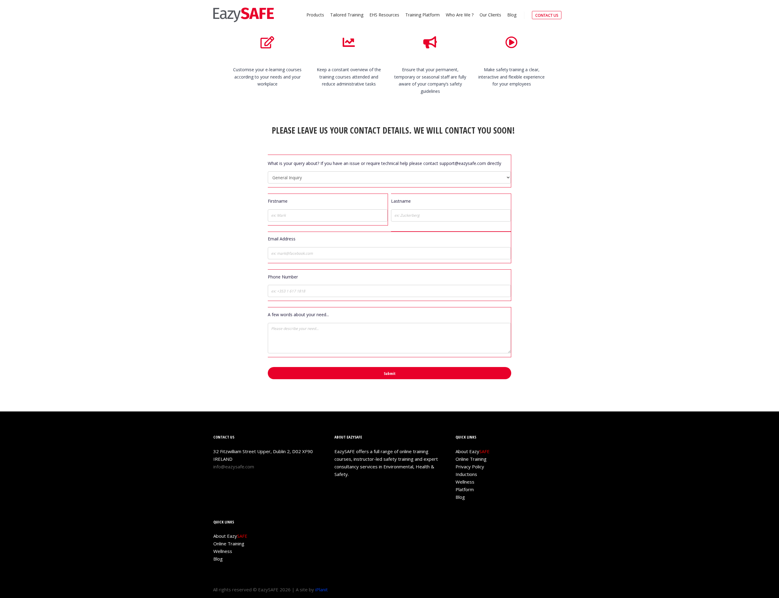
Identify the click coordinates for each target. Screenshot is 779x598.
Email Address (281, 239)
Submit (390, 373)
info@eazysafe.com (233, 466)
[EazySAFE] (243, 15)
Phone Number (283, 277)
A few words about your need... (298, 314)
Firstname (278, 201)
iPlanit (321, 589)
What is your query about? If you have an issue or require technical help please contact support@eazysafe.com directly (384, 163)
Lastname (401, 201)
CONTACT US (546, 15)
